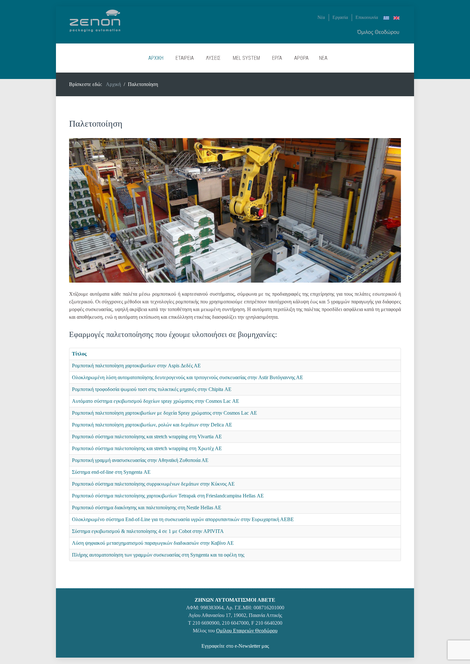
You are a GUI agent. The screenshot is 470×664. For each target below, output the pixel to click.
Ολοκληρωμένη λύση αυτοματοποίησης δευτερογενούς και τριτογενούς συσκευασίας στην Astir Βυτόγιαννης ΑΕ (187, 377)
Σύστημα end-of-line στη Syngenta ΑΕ (111, 472)
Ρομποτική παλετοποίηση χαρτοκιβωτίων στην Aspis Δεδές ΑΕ (136, 365)
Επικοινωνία (367, 17)
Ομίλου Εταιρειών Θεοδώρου (247, 630)
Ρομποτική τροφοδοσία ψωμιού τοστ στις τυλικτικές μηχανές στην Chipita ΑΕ (151, 389)
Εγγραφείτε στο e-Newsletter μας (235, 646)
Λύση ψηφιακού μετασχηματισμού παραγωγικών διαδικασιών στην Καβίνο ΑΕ (153, 543)
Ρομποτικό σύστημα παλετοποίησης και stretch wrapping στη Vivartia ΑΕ (147, 436)
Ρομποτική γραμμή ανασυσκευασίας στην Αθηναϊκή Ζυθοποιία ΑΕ (140, 460)
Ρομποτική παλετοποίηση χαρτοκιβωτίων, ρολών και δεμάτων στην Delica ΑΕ (152, 424)
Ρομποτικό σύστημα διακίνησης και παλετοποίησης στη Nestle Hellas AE (146, 507)
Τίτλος (79, 353)
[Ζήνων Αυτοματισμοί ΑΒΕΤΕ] (95, 20)
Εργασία (340, 17)
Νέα (321, 17)
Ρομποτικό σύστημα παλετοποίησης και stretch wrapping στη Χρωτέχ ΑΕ (147, 448)
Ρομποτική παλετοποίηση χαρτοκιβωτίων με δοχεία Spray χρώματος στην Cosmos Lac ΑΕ (164, 413)
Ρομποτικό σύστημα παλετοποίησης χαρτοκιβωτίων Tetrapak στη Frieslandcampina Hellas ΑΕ (168, 495)
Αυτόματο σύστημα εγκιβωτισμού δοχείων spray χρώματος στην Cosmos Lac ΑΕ (155, 401)
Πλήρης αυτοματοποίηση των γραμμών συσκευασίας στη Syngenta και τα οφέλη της (158, 555)
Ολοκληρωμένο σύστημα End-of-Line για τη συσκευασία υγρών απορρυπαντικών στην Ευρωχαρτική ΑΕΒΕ (183, 519)
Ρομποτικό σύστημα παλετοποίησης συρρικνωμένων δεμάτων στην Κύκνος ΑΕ (153, 484)
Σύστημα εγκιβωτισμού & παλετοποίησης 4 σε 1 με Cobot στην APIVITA (148, 531)
